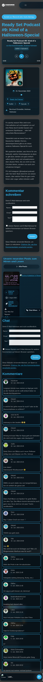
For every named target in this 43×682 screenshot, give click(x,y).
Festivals (10, 301)
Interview (10, 303)
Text (10, 218)
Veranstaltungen (12, 305)
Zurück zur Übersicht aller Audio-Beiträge (19, 17)
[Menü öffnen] (25, 5)
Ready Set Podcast (16, 99)
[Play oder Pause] (39, 677)
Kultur (9, 304)
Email (9, 213)
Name (9, 208)
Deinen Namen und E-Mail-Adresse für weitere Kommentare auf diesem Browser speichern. (21, 228)
